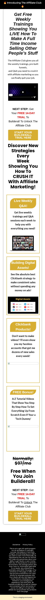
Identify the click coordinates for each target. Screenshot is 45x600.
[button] (23, 92)
